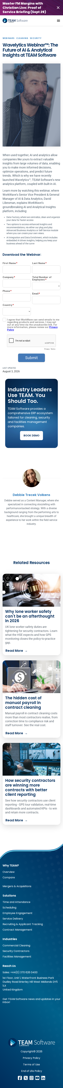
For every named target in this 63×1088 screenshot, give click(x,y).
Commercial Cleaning (16, 945)
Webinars (9, 38)
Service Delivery (13, 919)
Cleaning (22, 38)
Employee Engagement (17, 913)
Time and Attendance (16, 902)
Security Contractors (16, 951)
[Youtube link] (37, 1078)
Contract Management (17, 930)
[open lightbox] (31, 104)
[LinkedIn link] (43, 1078)
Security (36, 38)
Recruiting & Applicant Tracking (23, 924)
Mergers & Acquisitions (17, 886)
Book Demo (31, 435)
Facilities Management (17, 956)
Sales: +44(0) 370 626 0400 (20, 972)
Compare (9, 877)
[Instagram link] (31, 1078)
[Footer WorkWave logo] (31, 1042)
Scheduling (9, 907)
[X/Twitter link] (25, 1078)
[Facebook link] (20, 1078)
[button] (58, 21)
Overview (9, 872)
